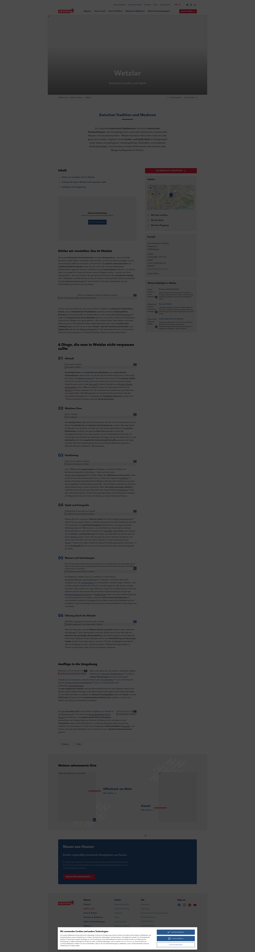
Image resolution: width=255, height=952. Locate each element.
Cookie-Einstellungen (176, 945)
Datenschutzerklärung (127, 941)
